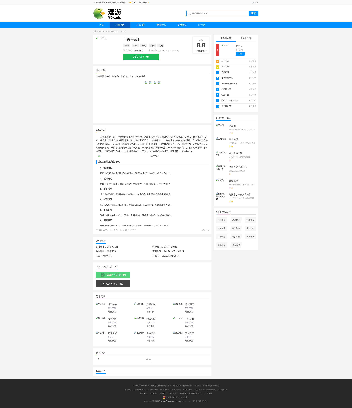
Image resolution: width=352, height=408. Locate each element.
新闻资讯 (161, 25)
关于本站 (143, 393)
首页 (101, 25)
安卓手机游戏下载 (195, 393)
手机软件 (140, 25)
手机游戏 (120, 25)
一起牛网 (209, 393)
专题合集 (182, 25)
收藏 (256, 2)
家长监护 (173, 393)
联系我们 (163, 393)
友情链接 (153, 393)
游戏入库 (183, 393)
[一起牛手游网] (107, 13)
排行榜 (201, 25)
